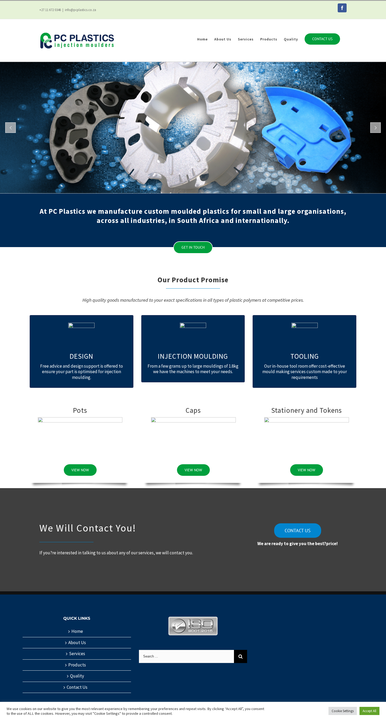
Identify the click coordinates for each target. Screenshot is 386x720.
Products (77, 665)
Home (77, 631)
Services (77, 653)
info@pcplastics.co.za (80, 10)
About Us (77, 642)
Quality (77, 676)
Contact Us (77, 687)
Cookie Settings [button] (343, 711)
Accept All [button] (369, 711)
